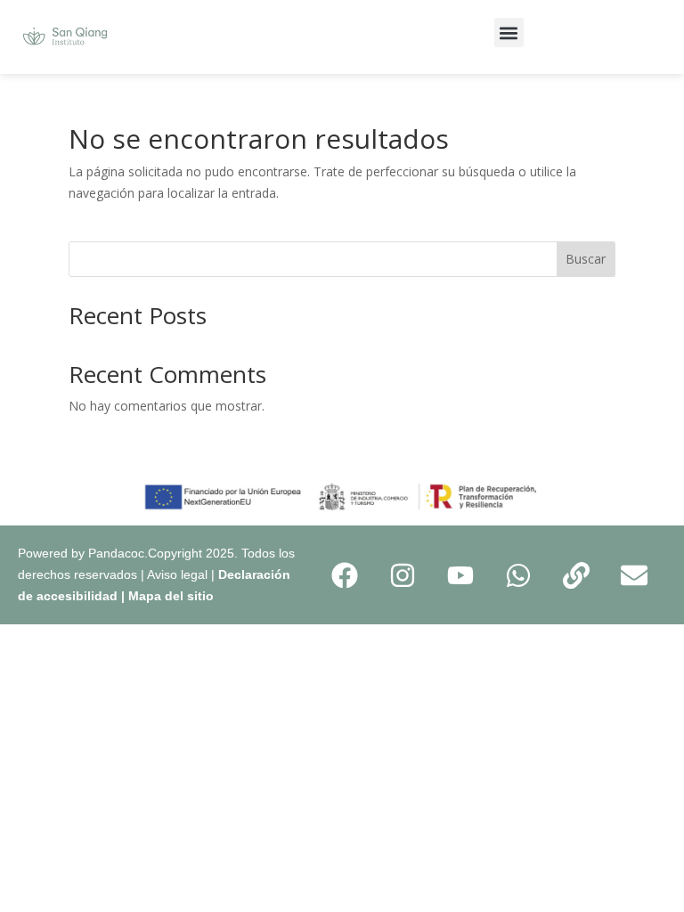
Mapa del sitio (171, 596)
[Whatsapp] (518, 575)
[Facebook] (344, 575)
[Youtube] (460, 575)
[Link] (576, 575)
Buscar (586, 258)
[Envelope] (634, 575)
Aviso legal (177, 574)
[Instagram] (402, 575)
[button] (509, 32)
